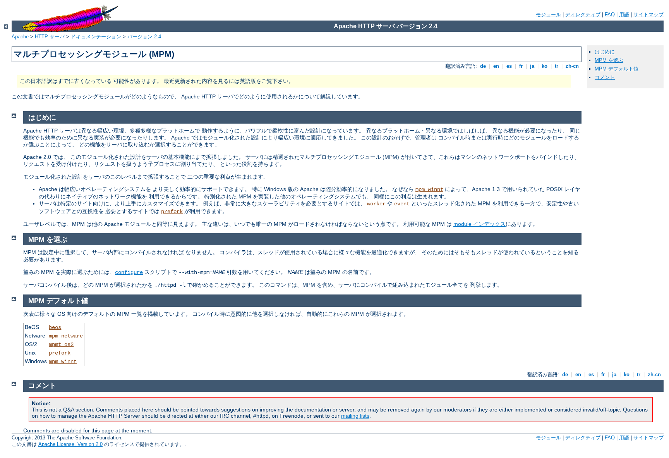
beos (55, 327)
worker (376, 204)
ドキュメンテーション (96, 37)
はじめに (605, 52)
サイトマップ (648, 14)
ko (544, 66)
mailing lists (355, 416)
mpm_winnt (429, 189)
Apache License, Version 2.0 (70, 444)
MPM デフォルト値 (616, 69)
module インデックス (479, 224)
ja (532, 66)
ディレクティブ (582, 14)
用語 (624, 14)
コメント (605, 77)
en (496, 66)
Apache (20, 37)
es (509, 66)
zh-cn (572, 66)
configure (129, 272)
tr (556, 66)
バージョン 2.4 (144, 37)
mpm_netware (66, 336)
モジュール (548, 14)
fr (521, 66)
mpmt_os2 (61, 344)
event (402, 204)
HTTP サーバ (50, 37)
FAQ (610, 14)
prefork (172, 211)
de (483, 66)
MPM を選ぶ (609, 60)
